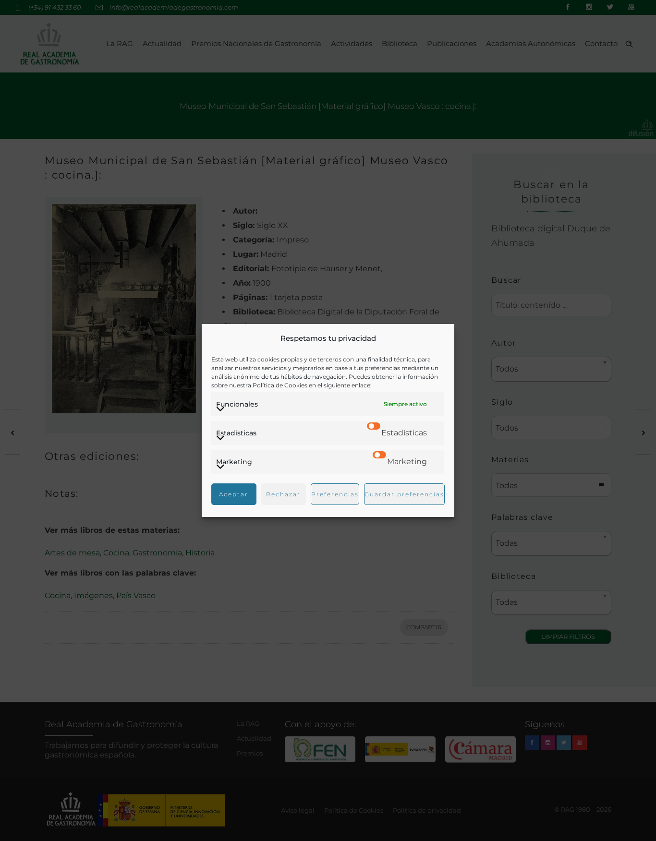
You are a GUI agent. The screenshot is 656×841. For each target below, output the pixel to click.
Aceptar (233, 494)
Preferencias (335, 494)
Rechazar (283, 494)
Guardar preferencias (404, 494)
